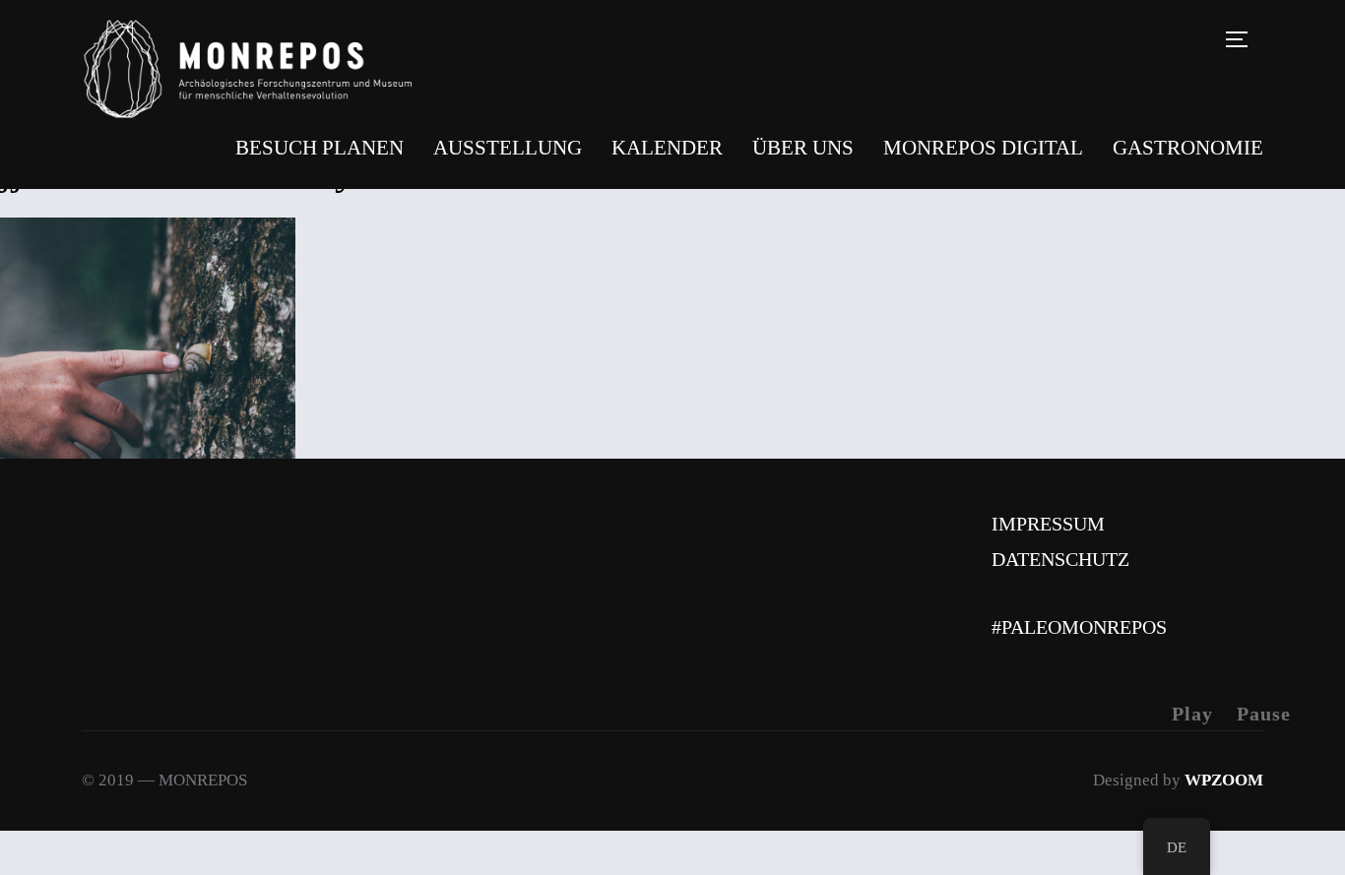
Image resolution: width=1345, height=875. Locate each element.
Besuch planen (319, 147)
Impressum (1048, 523)
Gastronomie (1188, 147)
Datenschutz (1060, 559)
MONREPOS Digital (983, 147)
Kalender (667, 147)
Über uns (803, 147)
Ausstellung (507, 147)
